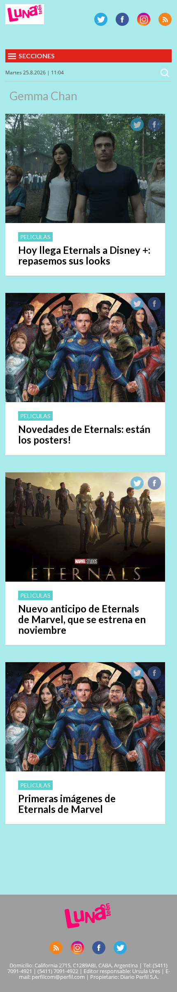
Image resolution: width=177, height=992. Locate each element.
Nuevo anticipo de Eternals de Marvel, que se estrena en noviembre (82, 619)
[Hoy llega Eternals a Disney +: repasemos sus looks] (85, 220)
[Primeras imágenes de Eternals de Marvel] (85, 768)
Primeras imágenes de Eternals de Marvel (67, 803)
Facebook (122, 19)
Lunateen (24, 14)
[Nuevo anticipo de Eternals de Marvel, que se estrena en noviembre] (85, 579)
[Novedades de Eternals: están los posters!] (85, 399)
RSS (165, 19)
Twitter (100, 19)
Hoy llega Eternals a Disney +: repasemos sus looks (84, 255)
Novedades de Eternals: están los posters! (84, 434)
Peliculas (35, 236)
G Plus (143, 19)
